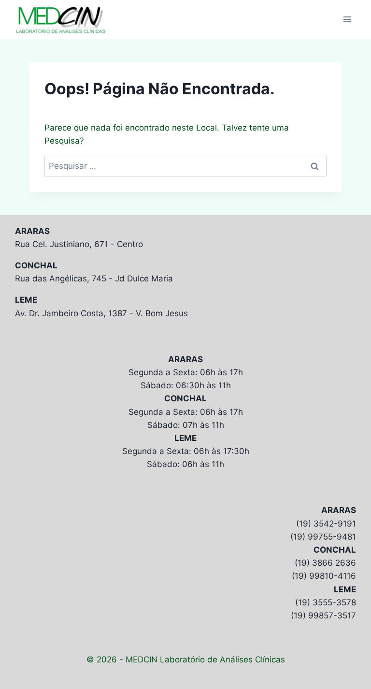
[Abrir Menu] (347, 19)
